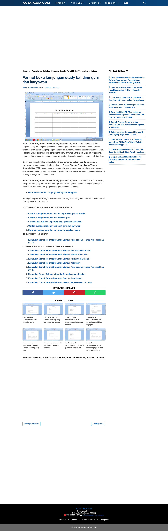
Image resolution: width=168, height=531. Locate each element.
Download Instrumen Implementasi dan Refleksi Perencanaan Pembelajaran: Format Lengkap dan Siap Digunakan (127, 80)
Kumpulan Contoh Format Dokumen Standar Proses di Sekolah (58, 255)
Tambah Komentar (52, 87)
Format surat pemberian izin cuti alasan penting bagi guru (31, 346)
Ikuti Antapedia (103, 520)
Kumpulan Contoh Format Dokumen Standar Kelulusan (54, 263)
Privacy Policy (87, 520)
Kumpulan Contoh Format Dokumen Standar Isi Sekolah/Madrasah (59, 251)
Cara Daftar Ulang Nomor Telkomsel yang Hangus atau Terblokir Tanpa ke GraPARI (125, 90)
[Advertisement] (84, 47)
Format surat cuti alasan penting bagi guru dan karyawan (52, 319)
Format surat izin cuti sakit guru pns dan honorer (52, 345)
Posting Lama (98, 424)
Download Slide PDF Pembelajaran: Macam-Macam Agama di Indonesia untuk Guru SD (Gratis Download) (126, 114)
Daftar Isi (62, 520)
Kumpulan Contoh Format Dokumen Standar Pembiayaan (55, 278)
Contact (74, 520)
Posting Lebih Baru (31, 424)
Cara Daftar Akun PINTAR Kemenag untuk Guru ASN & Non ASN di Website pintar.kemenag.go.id (125, 142)
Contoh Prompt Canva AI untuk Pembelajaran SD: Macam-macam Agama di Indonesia (126, 124)
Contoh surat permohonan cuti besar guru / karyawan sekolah (74, 321)
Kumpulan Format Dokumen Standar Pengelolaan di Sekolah (56, 274)
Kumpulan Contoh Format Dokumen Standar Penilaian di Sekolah (59, 259)
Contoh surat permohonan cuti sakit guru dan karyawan (74, 345)
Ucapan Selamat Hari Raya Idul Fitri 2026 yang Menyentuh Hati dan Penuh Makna (125, 159)
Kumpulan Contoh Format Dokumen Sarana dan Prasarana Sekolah (60, 282)
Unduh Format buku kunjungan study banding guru (52, 193)
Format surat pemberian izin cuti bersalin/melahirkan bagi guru (94, 321)
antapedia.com (36, 3)
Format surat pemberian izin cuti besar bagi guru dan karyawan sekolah (94, 346)
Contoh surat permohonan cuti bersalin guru (30, 319)
